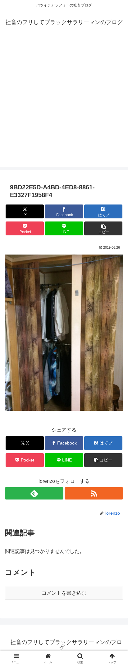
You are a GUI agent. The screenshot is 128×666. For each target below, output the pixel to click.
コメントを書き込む (64, 593)
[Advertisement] (64, 103)
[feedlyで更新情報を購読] (34, 493)
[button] (103, 228)
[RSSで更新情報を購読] (94, 493)
